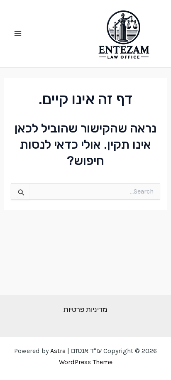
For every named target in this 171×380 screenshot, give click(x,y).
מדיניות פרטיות (85, 309)
